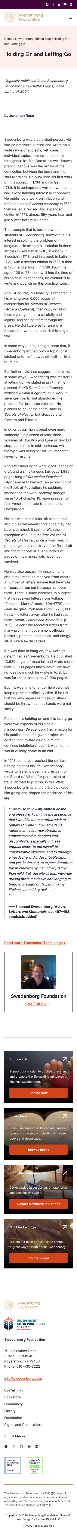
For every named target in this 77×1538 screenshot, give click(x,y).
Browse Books (38, 1149)
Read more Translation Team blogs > (35, 943)
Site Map (48, 1525)
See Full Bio (36, 1004)
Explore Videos (38, 1258)
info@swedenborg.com (23, 1378)
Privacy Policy (31, 1525)
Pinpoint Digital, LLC (48, 1519)
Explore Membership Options (38, 1204)
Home (8, 38)
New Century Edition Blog (33, 38)
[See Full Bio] (49, 1004)
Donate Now (39, 1093)
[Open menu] (70, 17)
